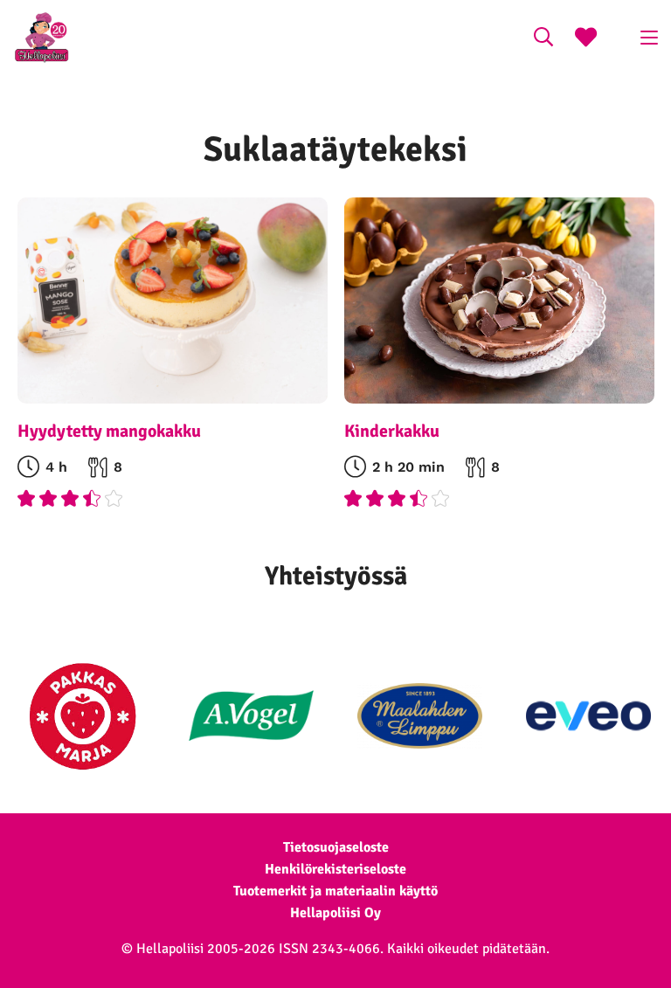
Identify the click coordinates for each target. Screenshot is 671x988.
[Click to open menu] (649, 38)
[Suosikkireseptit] (586, 39)
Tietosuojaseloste (336, 847)
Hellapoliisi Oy (335, 913)
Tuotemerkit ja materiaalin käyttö (335, 891)
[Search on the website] (543, 39)
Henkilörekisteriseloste (335, 869)
